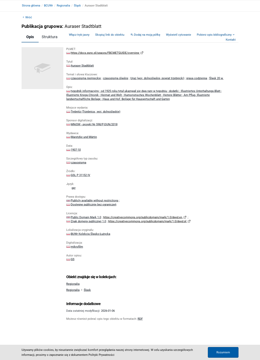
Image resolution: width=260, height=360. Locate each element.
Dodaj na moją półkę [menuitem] (147, 34)
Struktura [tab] (49, 37)
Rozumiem (223, 352)
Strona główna (31, 5)
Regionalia (63, 5)
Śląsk (77, 5)
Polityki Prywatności (101, 355)
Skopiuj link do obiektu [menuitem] (109, 34)
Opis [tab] (30, 37)
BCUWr (48, 5)
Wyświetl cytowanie (178, 34)
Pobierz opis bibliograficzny (214, 34)
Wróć (28, 17)
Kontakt (231, 39)
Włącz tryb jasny (79, 34)
